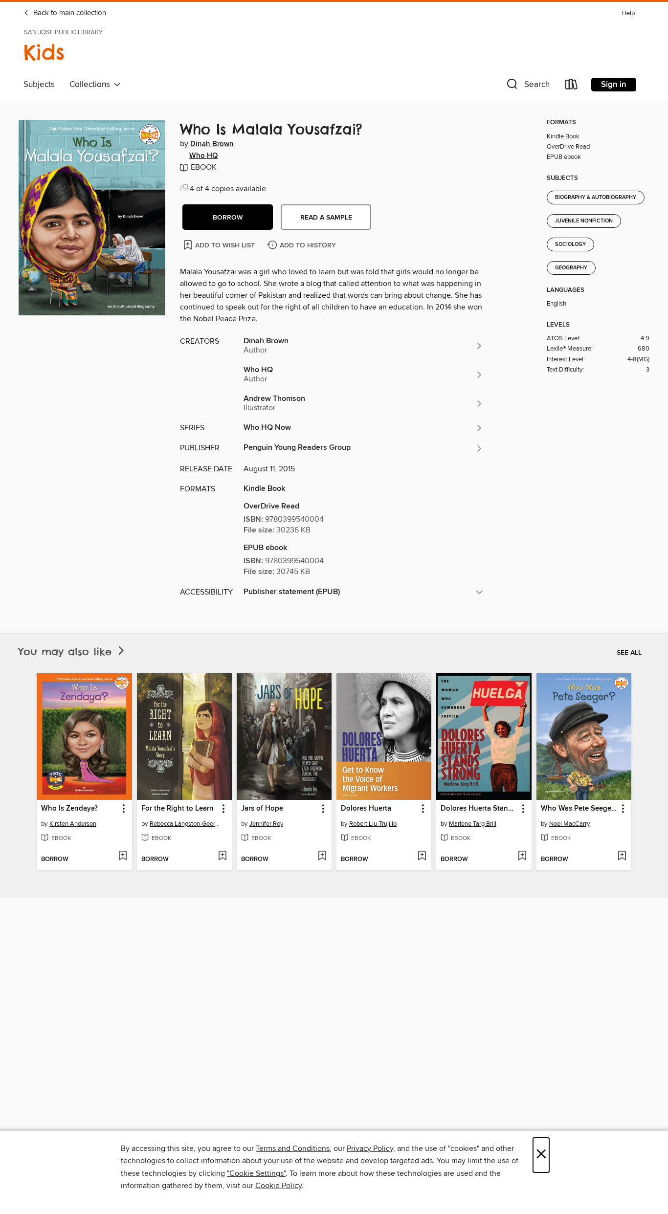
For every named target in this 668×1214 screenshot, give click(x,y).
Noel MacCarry (569, 824)
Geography (571, 268)
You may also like (67, 651)
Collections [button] (91, 84)
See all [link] (629, 652)
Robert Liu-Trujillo (373, 824)
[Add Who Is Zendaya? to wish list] (122, 856)
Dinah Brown (212, 144)
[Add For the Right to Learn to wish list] (222, 856)
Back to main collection (68, 13)
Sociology (570, 244)
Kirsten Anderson (72, 824)
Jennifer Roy (266, 824)
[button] (527, 86)
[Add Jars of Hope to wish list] (322, 856)
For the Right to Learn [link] (177, 808)
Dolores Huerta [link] (366, 808)
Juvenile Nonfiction (584, 221)
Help (628, 13)
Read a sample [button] (326, 217)
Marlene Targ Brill (472, 824)
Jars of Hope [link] (262, 808)
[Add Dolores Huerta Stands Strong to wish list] (522, 856)
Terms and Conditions (293, 1148)
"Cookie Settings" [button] (256, 1173)
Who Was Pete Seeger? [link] (579, 808)
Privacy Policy (370, 1148)
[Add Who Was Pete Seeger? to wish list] (622, 856)
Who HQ (203, 156)
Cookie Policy (278, 1186)
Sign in (613, 84)
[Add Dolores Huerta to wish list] (422, 856)
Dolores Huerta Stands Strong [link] (479, 808)
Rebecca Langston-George (186, 824)
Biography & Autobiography (595, 197)
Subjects (39, 84)
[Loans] (571, 86)
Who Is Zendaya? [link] (69, 808)
